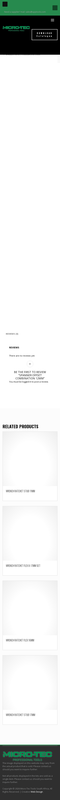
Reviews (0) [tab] (12, 333)
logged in (26, 381)
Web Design (37, 791)
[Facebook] (5, 4)
